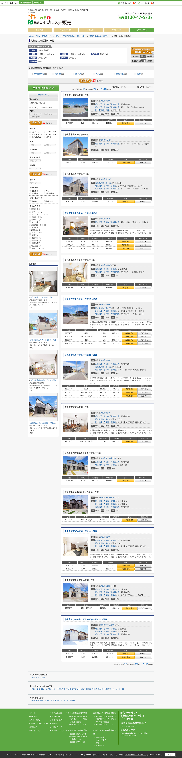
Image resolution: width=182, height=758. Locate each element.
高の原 (108, 308)
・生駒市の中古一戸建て (78, 736)
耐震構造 (36, 241)
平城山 (33, 689)
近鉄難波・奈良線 (102, 104)
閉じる (170, 755)
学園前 (113, 311)
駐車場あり (36, 230)
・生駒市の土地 (74, 739)
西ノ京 (79, 74)
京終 (43, 689)
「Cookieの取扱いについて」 (135, 755)
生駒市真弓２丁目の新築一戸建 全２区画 (45, 423)
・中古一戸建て (100, 740)
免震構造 (36, 238)
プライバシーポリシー (39, 724)
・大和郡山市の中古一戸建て (105, 719)
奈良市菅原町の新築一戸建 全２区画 (81, 531)
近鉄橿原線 (99, 183)
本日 (47, 191)
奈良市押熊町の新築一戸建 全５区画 (81, 299)
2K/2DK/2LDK (36, 134)
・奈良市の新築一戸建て (78, 716)
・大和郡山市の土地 (101, 722)
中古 (51, 108)
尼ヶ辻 (59, 74)
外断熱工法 (36, 243)
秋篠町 (108, 101)
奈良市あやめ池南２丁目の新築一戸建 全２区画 (86, 619)
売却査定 (55, 724)
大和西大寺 (40, 74)
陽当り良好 (36, 209)
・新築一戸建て (100, 737)
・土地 (96, 743)
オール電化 (36, 222)
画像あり (34, 201)
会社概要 (33, 716)
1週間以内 (50, 193)
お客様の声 (56, 716)
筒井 (140, 74)
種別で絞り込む (43, 95)
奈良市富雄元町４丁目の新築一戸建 (43, 340)
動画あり (49, 201)
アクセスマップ (58, 731)
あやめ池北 (110, 498)
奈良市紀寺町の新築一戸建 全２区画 (43, 380)
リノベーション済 (39, 214)
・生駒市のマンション (77, 742)
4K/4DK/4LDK (36, 137)
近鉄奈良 (107, 689)
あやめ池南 (110, 625)
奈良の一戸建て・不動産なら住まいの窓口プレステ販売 (132, 715)
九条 (99, 74)
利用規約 (33, 727)
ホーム (33, 713)
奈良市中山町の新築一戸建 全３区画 (81, 213)
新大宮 (100, 689)
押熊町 (108, 304)
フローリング (37, 248)
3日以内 (35, 193)
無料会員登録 (57, 713)
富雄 (83, 689)
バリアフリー (37, 233)
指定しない (36, 108)
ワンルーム (35, 132)
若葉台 (108, 586)
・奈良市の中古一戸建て (78, 719)
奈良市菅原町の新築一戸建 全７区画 (81, 355)
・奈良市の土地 (74, 722)
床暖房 (35, 235)
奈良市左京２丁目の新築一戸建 (41, 297)
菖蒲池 (113, 186)
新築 (44, 108)
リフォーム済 (37, 212)
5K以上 (48, 137)
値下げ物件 (36, 117)
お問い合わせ (57, 727)
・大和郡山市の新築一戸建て (105, 716)
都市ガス (36, 220)
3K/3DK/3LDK (51, 134)
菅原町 (108, 360)
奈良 (38, 689)
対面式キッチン (38, 225)
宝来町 (108, 179)
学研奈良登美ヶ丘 (73, 689)
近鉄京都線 (99, 110)
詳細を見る (126, 123)
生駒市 (42, 678)
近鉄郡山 (121, 74)
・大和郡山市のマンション (104, 724)
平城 (107, 110)
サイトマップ (35, 731)
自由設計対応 (37, 217)
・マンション (99, 745)
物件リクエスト (58, 720)
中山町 (108, 140)
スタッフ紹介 (35, 720)
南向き (35, 228)
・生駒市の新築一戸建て (78, 734)
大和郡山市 (34, 678)
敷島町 (108, 265)
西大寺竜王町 (111, 458)
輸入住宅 (36, 246)
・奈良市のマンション (77, 724)
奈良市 (103, 101)
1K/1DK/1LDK (51, 132)
